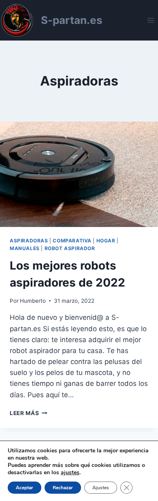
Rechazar (63, 487)
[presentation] (79, 174)
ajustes (70, 472)
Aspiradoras (29, 241)
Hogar (105, 241)
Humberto (33, 301)
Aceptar (24, 487)
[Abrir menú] (150, 20)
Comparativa (72, 241)
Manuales (25, 248)
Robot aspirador (70, 248)
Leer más (28, 413)
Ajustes (100, 487)
